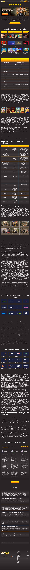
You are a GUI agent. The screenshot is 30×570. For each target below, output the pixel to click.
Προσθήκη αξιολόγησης (24, 446)
